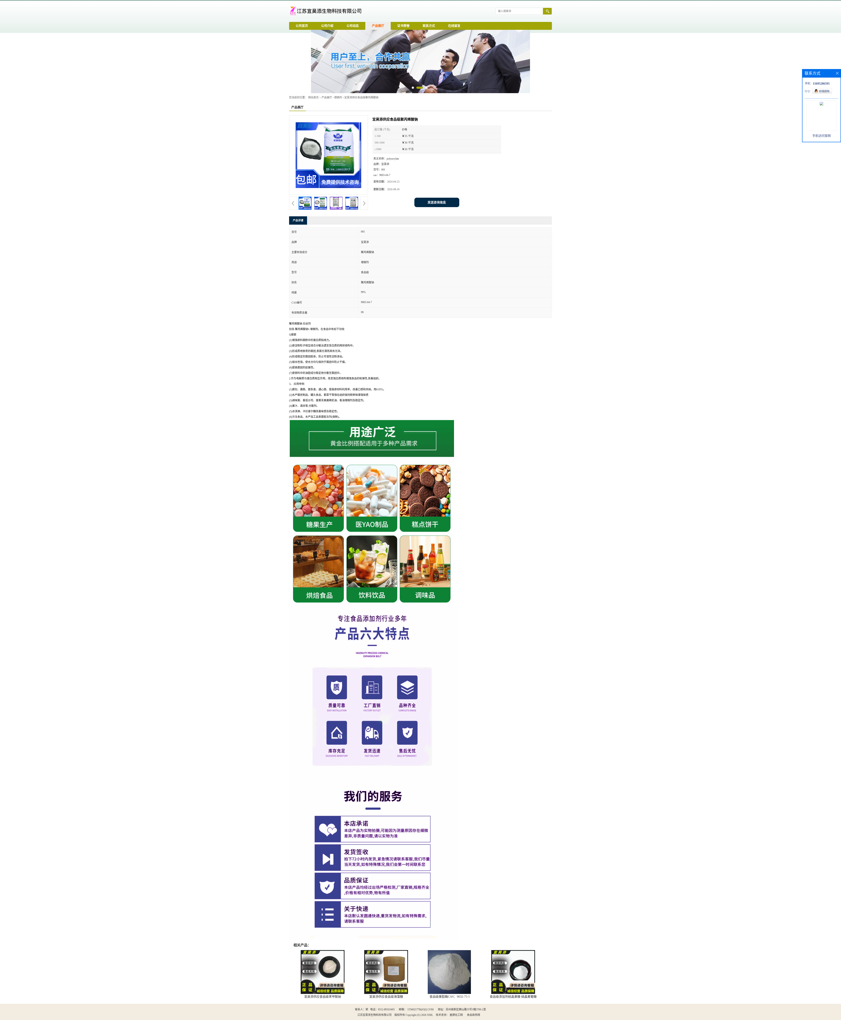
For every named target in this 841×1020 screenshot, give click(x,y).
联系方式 (429, 25)
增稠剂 (338, 97)
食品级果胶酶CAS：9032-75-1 (449, 996)
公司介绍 (327, 25)
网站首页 (313, 97)
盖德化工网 (456, 1014)
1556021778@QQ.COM (420, 1009)
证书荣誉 (403, 25)
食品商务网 (473, 1014)
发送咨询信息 (437, 202)
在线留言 (454, 25)
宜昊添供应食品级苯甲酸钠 (322, 996)
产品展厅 (378, 25)
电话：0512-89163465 (382, 1009)
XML (430, 1014)
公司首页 (302, 25)
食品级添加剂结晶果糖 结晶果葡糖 (513, 996)
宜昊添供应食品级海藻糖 (386, 996)
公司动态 (352, 25)
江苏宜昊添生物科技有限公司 (374, 1014)
